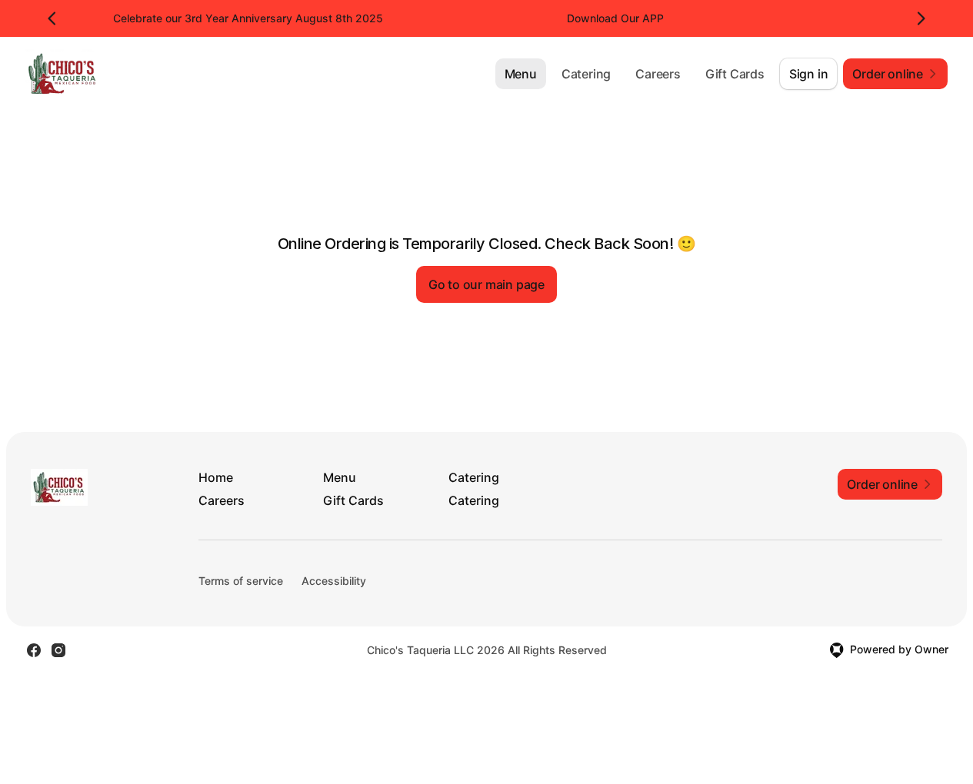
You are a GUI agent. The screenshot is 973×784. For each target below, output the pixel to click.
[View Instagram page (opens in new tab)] (58, 650)
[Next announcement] (920, 18)
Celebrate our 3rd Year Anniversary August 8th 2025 (248, 18)
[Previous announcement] (52, 18)
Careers (658, 73)
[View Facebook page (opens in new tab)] (34, 650)
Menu (521, 73)
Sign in (808, 73)
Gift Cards (735, 73)
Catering (586, 73)
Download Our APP (615, 18)
